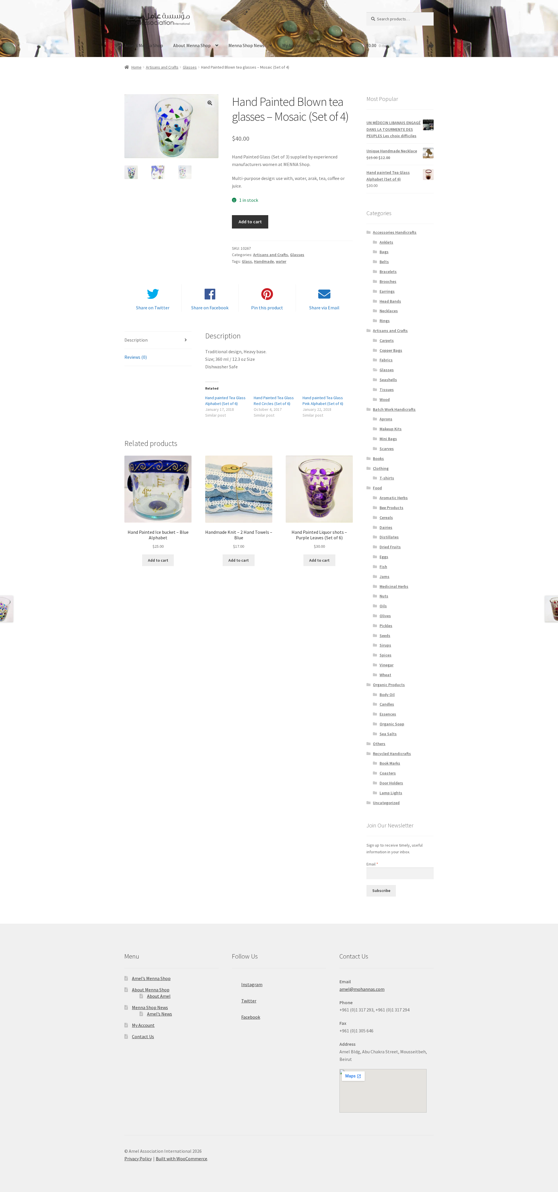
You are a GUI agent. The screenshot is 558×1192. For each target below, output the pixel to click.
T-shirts (387, 478)
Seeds (385, 635)
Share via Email (324, 308)
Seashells (388, 379)
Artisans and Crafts (162, 67)
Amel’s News (159, 1014)
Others (379, 743)
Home (136, 67)
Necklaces (389, 310)
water (281, 261)
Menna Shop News (246, 45)
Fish (383, 566)
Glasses (190, 67)
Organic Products (389, 684)
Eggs (384, 556)
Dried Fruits (390, 546)
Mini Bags (388, 438)
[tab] (158, 340)
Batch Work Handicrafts (394, 409)
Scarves (387, 448)
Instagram (251, 984)
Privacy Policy (138, 1158)
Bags (384, 251)
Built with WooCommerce (181, 1158)
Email (372, 864)
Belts (384, 261)
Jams (384, 576)
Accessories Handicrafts (394, 232)
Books (378, 458)
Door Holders (391, 783)
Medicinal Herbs (394, 586)
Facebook (250, 1017)
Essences (388, 714)
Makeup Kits (391, 428)
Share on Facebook (209, 308)
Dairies (386, 527)
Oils (383, 606)
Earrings (387, 291)
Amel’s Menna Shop (143, 45)
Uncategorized (386, 802)
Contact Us (326, 45)
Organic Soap (392, 724)
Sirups (385, 645)
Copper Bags (391, 350)
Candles (387, 704)
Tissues (387, 389)
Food (377, 487)
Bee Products (391, 507)
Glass (247, 261)
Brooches (388, 281)
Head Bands (390, 301)
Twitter (248, 1001)
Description (136, 340)
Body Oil (387, 694)
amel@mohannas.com (361, 989)
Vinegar (387, 665)
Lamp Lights (391, 792)
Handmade (264, 261)
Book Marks (390, 763)
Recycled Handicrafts (392, 753)
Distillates (389, 537)
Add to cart (250, 221)
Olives (385, 615)
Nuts (384, 596)
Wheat (385, 674)
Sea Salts (388, 733)
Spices (385, 655)
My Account (293, 45)
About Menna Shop (192, 45)
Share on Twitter (152, 308)
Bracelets (388, 271)
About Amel (159, 996)
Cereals (386, 517)
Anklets (386, 242)
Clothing (381, 468)
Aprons (386, 419)
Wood (385, 399)
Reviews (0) (135, 357)
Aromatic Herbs (394, 497)
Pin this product (267, 308)
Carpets (387, 340)
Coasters (388, 773)
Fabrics (386, 360)
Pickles (386, 625)
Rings (385, 320)
